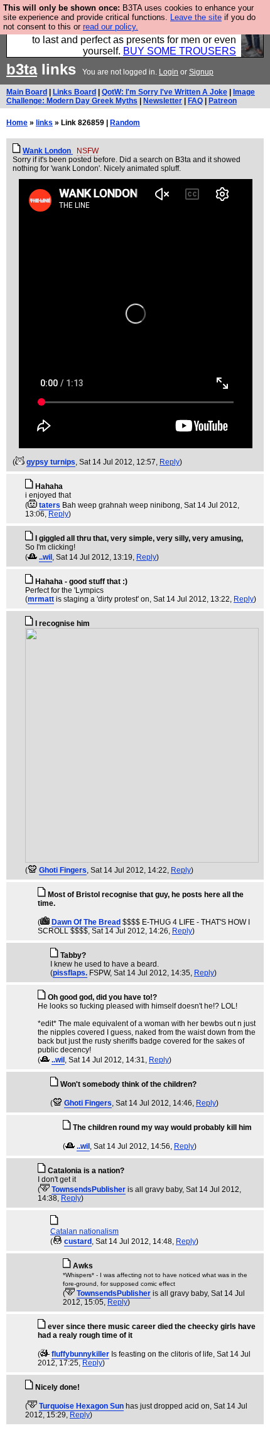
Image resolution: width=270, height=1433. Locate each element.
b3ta (21, 69)
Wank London (48, 150)
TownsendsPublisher (88, 1189)
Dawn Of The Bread (86, 922)
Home (17, 122)
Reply (169, 462)
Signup (201, 72)
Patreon (222, 100)
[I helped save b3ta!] (19, 462)
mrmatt (41, 599)
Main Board (26, 92)
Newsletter (162, 100)
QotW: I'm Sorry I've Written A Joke (164, 92)
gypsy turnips (50, 462)
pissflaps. (70, 972)
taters (49, 505)
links (44, 122)
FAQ (195, 100)
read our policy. (110, 26)
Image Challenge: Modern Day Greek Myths (130, 96)
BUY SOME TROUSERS (179, 51)
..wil (45, 557)
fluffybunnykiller (80, 1354)
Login (168, 72)
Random (125, 122)
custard (78, 1241)
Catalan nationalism (84, 1231)
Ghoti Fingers (63, 870)
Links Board (74, 92)
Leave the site (196, 17)
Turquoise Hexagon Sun (81, 1406)
